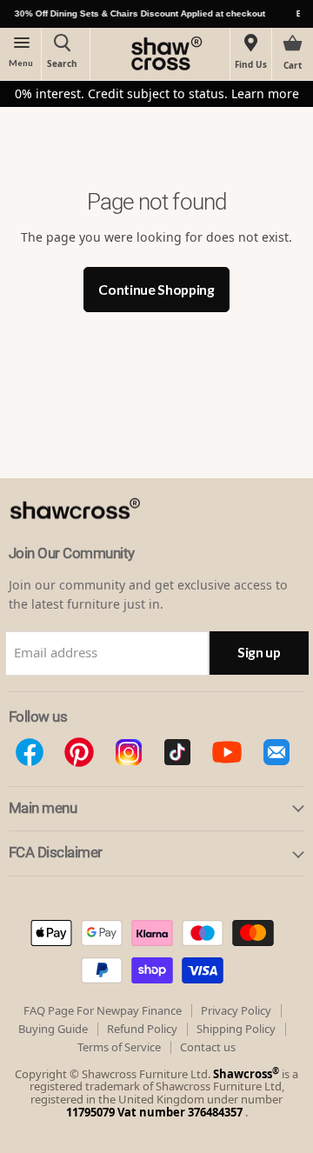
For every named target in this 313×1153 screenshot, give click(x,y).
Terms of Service (119, 1047)
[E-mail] (276, 752)
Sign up (259, 651)
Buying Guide (53, 1028)
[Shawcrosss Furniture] (93, 537)
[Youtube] (227, 752)
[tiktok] (178, 752)
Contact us (208, 1047)
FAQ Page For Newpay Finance (102, 1010)
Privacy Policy (236, 1010)
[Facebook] (30, 752)
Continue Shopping (156, 289)
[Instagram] (128, 752)
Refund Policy (142, 1028)
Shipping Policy (236, 1028)
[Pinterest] (79, 752)
